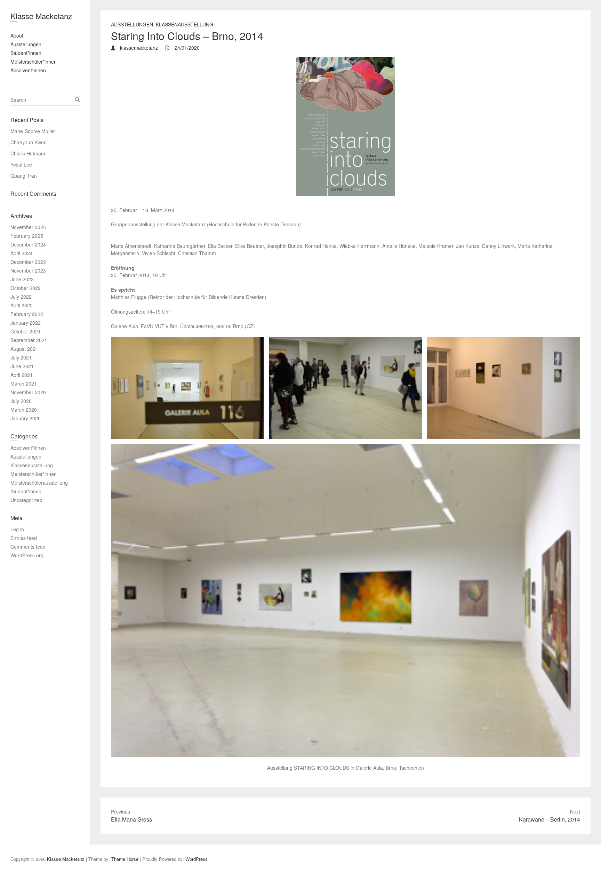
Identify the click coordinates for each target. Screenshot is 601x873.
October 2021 (25, 331)
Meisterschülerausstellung (39, 482)
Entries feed (23, 537)
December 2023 (28, 261)
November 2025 (28, 227)
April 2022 (21, 305)
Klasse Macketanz (41, 15)
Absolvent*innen (28, 70)
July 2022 (21, 296)
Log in (17, 529)
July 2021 (21, 357)
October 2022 (25, 287)
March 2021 (23, 383)
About (16, 35)
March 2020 (23, 409)
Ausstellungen (25, 44)
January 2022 (25, 322)
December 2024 (28, 244)
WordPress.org (26, 555)
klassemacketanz (138, 47)
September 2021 (28, 340)
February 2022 (26, 313)
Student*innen (25, 52)
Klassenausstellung (184, 24)
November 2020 (28, 392)
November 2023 (28, 270)
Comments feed (28, 546)
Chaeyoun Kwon (28, 142)
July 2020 (21, 400)
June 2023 (22, 279)
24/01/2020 (186, 47)
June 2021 (22, 366)
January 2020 (25, 418)
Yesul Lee (21, 164)
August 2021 (24, 348)
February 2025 (26, 235)
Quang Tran (23, 175)
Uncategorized (26, 499)
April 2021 (21, 374)
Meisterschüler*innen (33, 61)
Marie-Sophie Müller (32, 131)
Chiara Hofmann (28, 153)
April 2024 (21, 253)
